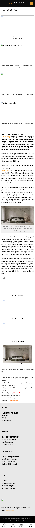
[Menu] (2, 3)
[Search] (31, 3)
